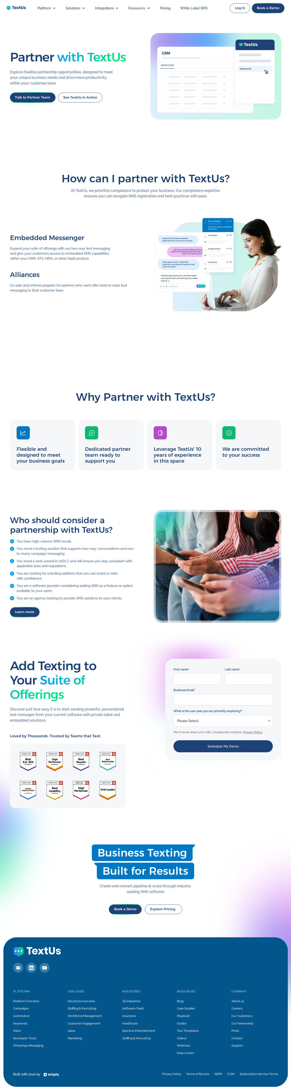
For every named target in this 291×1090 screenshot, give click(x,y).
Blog (180, 1001)
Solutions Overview (81, 1001)
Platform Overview (26, 1001)
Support (237, 1045)
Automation (21, 1016)
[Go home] (16, 8)
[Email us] (18, 968)
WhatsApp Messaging (28, 1045)
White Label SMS (194, 8)
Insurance (129, 1016)
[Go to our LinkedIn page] (31, 968)
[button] (46, 8)
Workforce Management (85, 1016)
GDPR (218, 1074)
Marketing (75, 1038)
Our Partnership (242, 1023)
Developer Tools (24, 1038)
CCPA (231, 1074)
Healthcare (130, 1023)
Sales (71, 1030)
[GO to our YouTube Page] (45, 968)
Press (235, 1030)
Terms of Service (197, 1074)
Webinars (183, 1045)
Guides (181, 1023)
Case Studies (186, 1008)
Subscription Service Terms (259, 1074)
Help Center (185, 1053)
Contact (237, 1038)
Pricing (165, 8)
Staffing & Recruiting (82, 1008)
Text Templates (187, 1030)
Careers (236, 1008)
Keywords (20, 1023)
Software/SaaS (133, 1008)
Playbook (183, 1016)
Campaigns (21, 1008)
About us (237, 1001)
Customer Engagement (84, 1023)
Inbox (17, 1030)
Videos (181, 1038)
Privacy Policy (252, 732)
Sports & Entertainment (138, 1030)
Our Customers (242, 1016)
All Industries (131, 1001)
